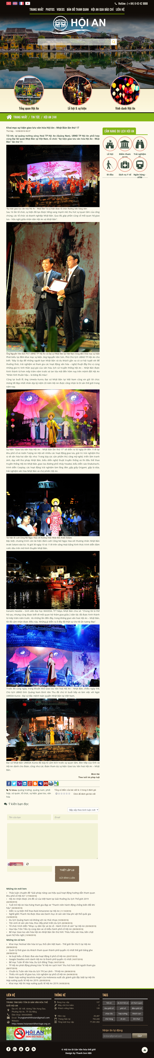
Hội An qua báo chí (102, 9)
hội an (109, 1003)
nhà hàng (109, 1019)
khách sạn (136, 1013)
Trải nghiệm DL (140, 155)
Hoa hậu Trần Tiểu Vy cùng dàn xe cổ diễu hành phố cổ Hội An (40, 929)
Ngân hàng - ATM (140, 176)
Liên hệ (120, 9)
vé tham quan (136, 1003)
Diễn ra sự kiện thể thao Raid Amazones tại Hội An (34, 910)
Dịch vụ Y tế (125, 174)
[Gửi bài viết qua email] (45, 783)
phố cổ (123, 1008)
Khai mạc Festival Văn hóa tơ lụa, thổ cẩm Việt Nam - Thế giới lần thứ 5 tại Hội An (50, 944)
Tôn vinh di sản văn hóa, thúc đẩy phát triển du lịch (35, 923)
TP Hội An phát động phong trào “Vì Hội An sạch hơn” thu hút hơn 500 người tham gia (52, 965)
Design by (78, 1053)
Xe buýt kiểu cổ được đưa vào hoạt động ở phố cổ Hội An (37, 956)
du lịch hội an (122, 1003)
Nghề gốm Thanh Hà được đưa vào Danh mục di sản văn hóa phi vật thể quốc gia (50, 913)
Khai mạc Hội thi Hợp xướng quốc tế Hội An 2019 (33, 983)
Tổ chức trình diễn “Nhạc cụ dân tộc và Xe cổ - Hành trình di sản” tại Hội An (47, 926)
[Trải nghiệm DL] (140, 146)
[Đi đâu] (110, 166)
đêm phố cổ (137, 1008)
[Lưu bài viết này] (56, 783)
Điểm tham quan (125, 155)
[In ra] (51, 783)
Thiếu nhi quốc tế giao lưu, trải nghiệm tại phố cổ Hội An (37, 974)
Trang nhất (36, 9)
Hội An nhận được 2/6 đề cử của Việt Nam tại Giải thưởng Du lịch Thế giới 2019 (49, 898)
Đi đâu (110, 174)
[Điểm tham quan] (125, 146)
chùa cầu (109, 1013)
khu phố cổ (109, 1008)
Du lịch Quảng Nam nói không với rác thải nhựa (33, 920)
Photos (50, 9)
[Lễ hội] (110, 146)
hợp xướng (123, 1013)
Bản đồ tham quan (78, 9)
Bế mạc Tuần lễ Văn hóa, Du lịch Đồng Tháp (31, 962)
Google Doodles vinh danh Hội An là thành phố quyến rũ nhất (40, 959)
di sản (122, 1019)
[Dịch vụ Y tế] (125, 166)
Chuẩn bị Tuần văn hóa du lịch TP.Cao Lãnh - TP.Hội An (36, 971)
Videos (61, 9)
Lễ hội (110, 154)
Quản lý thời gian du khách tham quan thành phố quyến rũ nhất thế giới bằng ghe (51, 950)
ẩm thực (136, 1019)
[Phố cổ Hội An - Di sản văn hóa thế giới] (77, 24)
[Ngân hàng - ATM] (139, 166)
